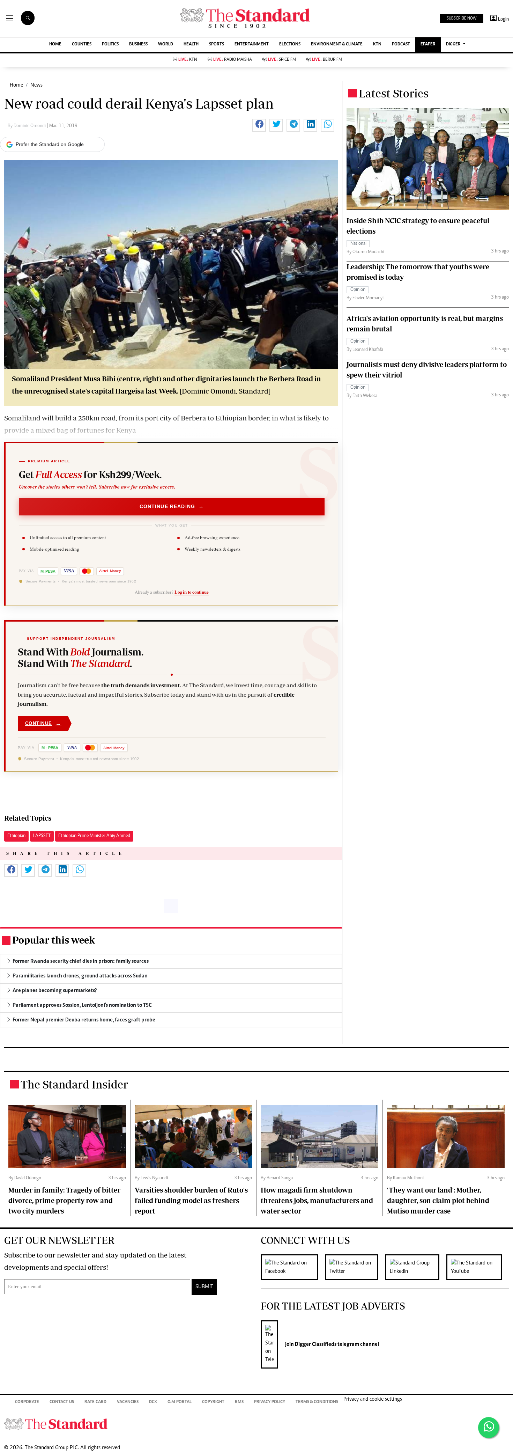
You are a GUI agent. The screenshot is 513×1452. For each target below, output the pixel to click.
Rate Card (95, 1402)
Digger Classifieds (315, 1344)
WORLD (165, 44)
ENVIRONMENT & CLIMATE (337, 44)
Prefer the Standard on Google (50, 144)
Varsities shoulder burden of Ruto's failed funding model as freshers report (191, 1200)
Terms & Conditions (317, 1402)
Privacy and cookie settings (372, 1399)
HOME (55, 44)
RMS (239, 1402)
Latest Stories (394, 93)
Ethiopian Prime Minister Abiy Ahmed (94, 836)
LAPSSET (42, 836)
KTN (377, 44)
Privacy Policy (269, 1402)
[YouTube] (477, 1267)
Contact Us (62, 1402)
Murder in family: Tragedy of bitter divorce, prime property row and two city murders (64, 1200)
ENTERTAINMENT (252, 44)
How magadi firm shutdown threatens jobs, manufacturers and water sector (317, 1200)
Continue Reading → (172, 506)
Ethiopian (16, 836)
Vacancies (128, 1402)
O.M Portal (180, 1402)
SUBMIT (204, 1287)
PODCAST (401, 44)
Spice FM (282, 60)
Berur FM (327, 60)
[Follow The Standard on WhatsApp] (488, 1427)
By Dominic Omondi (27, 126)
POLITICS (110, 44)
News (36, 85)
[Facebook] (293, 1267)
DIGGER (454, 44)
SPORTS (216, 44)
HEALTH (191, 44)
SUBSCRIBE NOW (461, 18)
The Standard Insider (74, 1084)
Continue (43, 723)
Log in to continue (191, 592)
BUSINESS (138, 44)
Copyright (213, 1402)
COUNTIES (81, 44)
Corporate (27, 1402)
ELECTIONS (289, 44)
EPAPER (428, 44)
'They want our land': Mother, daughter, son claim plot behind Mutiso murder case (438, 1200)
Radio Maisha (232, 60)
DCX (153, 1402)
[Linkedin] (415, 1267)
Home (16, 85)
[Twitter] (355, 1267)
